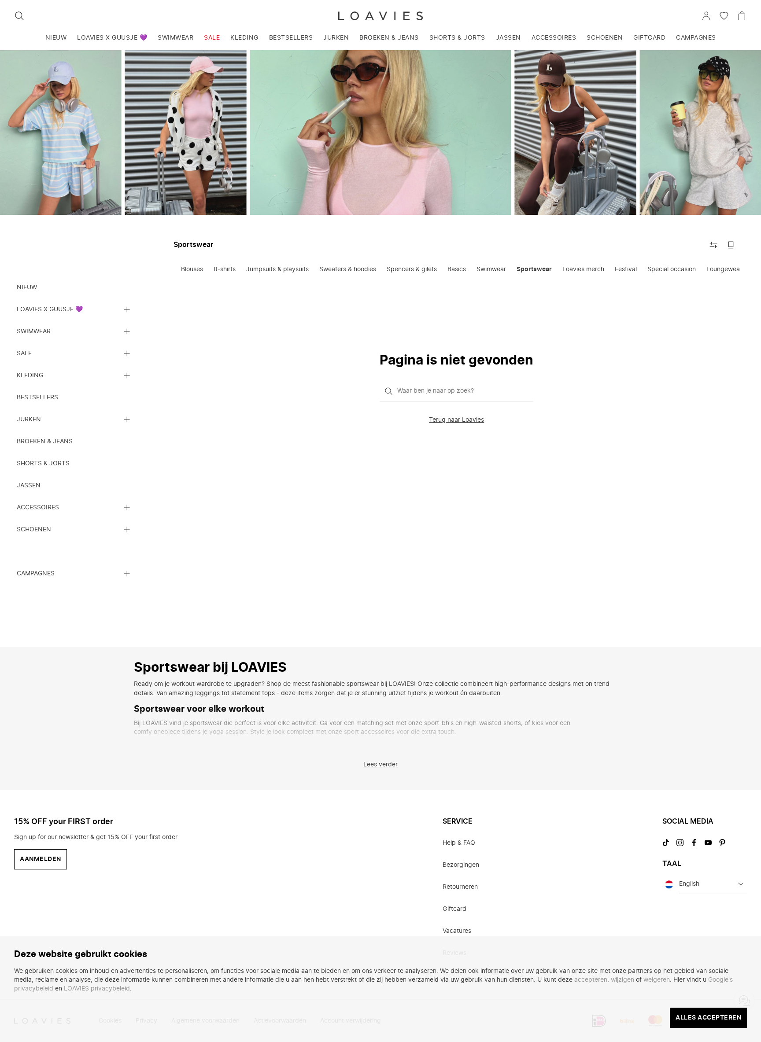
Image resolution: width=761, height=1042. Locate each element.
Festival (626, 269)
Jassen (508, 38)
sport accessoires (369, 732)
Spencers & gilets (412, 269)
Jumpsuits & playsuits (277, 269)
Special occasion (671, 269)
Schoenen (605, 38)
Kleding (244, 38)
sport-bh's (439, 723)
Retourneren (460, 887)
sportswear (363, 684)
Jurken (336, 38)
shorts (512, 723)
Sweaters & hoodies (347, 269)
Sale (212, 38)
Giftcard (649, 38)
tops (268, 693)
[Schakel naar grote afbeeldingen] (731, 245)
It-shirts (225, 269)
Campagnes (696, 38)
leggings (207, 693)
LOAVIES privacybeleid (97, 989)
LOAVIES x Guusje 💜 (112, 38)
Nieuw (56, 38)
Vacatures (457, 931)
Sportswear (534, 269)
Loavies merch (583, 269)
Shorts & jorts (457, 38)
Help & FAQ (459, 843)
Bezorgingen (461, 865)
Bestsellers (291, 38)
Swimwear (175, 38)
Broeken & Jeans (389, 38)
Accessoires (554, 38)
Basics (456, 269)
